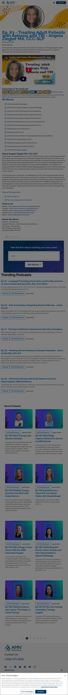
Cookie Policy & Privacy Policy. (49, 687)
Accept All (41, 691)
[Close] (65, 675)
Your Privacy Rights (27, 691)
